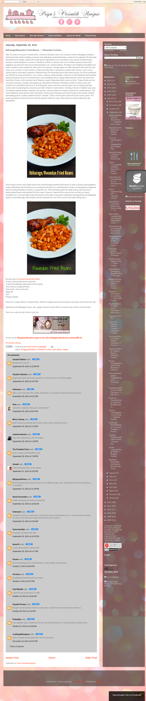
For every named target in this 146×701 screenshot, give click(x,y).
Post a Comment (17, 646)
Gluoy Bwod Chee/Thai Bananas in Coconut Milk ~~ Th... (115, 206)
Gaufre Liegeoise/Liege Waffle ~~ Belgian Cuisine (115, 451)
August (112, 473)
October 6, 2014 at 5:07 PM (23, 581)
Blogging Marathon (28, 349)
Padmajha (17, 619)
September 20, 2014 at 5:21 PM (25, 396)
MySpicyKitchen (20, 479)
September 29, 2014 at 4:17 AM (25, 551)
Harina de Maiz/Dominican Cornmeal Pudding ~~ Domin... (115, 427)
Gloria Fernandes (20, 497)
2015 (109, 95)
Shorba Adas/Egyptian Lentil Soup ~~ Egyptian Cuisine (115, 414)
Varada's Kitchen (20, 374)
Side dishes (57, 349)
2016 (109, 91)
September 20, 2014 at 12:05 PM (26, 366)
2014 (109, 98)
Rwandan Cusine (44, 349)
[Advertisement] (121, 601)
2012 (109, 506)
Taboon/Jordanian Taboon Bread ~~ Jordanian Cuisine (115, 353)
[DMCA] (111, 550)
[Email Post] (51, 347)
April (111, 487)
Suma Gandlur (19, 529)
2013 (109, 502)
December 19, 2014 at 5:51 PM (25, 641)
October (112, 109)
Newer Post (12, 657)
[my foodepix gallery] (134, 197)
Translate (123, 50)
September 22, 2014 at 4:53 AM (25, 521)
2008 (109, 520)
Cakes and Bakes (55, 35)
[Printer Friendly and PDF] (9, 346)
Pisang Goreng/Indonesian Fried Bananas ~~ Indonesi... (115, 365)
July (111, 476)
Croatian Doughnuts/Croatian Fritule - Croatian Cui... (115, 439)
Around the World (73, 35)
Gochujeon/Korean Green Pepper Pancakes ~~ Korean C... (115, 341)
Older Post (91, 657)
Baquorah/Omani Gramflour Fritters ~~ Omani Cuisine (115, 283)
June (111, 480)
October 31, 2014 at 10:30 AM (24, 626)
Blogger (99, 682)
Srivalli (15, 464)
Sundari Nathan (19, 359)
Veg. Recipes (20, 35)
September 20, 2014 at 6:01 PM (25, 411)
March (112, 491)
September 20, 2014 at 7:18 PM (25, 441)
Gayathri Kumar (19, 604)
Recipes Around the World (29, 279)
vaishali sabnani (20, 434)
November (113, 105)
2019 (109, 81)
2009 (109, 517)
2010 (109, 513)
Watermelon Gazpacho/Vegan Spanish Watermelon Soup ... (115, 218)
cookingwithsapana (21, 634)
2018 (109, 84)
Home (8, 35)
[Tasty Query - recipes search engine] (132, 209)
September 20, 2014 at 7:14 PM (25, 426)
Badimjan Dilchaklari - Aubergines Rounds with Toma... (115, 464)
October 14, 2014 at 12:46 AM (24, 596)
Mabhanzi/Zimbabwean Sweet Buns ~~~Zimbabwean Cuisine (115, 119)
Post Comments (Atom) (26, 663)
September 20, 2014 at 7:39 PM (25, 456)
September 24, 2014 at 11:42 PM (26, 536)
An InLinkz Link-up (13, 343)
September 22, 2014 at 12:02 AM (26, 504)
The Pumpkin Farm (21, 449)
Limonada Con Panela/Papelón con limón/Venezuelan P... (115, 181)
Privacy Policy (90, 35)
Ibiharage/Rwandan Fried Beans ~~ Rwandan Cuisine (115, 240)
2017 (109, 88)
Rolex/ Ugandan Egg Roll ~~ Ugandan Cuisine (115, 193)
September (114, 112)
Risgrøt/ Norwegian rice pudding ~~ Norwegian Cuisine (115, 296)
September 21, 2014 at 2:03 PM (25, 471)
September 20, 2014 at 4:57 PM (25, 381)
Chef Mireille (18, 589)
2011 (109, 510)
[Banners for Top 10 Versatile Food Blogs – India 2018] (123, 67)
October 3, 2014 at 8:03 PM (23, 566)
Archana (16, 574)
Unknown (17, 389)
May (111, 484)
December (113, 102)
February (113, 494)
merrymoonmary (78, 682)
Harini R (16, 544)
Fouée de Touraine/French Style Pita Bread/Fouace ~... (115, 402)
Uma (15, 404)
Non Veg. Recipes (37, 35)
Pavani (15, 559)
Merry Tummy (18, 419)
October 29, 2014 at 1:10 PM (24, 611)
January (112, 498)
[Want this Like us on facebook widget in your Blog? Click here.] (143, 699)
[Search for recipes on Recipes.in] (111, 577)
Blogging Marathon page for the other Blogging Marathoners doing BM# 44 (49, 338)
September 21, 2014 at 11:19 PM (26, 489)
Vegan (65, 349)
